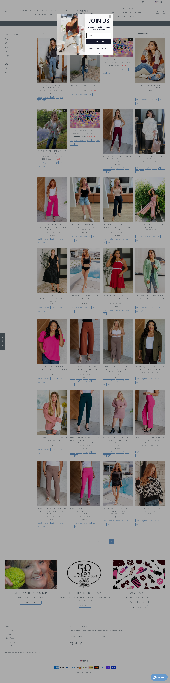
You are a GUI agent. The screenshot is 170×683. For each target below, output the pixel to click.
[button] (110, 16)
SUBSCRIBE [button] (99, 41)
